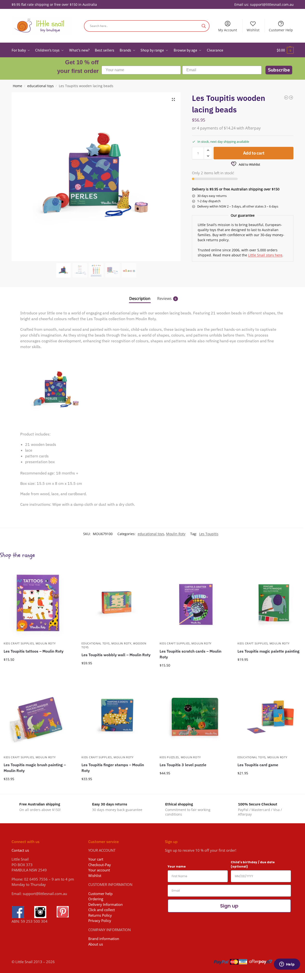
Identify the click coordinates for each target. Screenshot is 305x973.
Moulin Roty (175, 534)
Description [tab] (139, 298)
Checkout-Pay (99, 864)
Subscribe (279, 70)
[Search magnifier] (203, 26)
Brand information (103, 938)
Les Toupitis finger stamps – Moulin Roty (112, 767)
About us (95, 944)
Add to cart (253, 153)
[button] (285, 50)
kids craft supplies (19, 643)
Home (17, 86)
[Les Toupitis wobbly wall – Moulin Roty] (116, 602)
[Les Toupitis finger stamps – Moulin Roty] (116, 716)
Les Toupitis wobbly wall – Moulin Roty (115, 654)
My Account (227, 30)
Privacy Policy (99, 920)
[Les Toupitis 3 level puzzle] (195, 716)
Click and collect (101, 909)
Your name (177, 866)
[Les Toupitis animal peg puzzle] (291, 97)
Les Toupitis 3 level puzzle (183, 764)
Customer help (100, 893)
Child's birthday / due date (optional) (253, 864)
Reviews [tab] (166, 298)
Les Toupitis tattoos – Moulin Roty (33, 651)
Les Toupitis (208, 534)
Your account (99, 870)
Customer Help (281, 30)
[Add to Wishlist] (68, 572)
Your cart (95, 859)
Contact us (20, 850)
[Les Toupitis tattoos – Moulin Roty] (39, 602)
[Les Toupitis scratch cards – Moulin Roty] (195, 602)
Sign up (229, 905)
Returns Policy (100, 915)
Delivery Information (105, 904)
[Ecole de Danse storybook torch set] (286, 97)
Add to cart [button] (39, 669)
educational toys (40, 86)
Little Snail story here (265, 255)
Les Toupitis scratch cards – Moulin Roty (190, 654)
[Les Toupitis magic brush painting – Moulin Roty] (39, 716)
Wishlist (253, 30)
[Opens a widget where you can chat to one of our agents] (287, 965)
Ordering (95, 898)
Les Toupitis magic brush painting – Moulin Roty (35, 767)
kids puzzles (169, 757)
